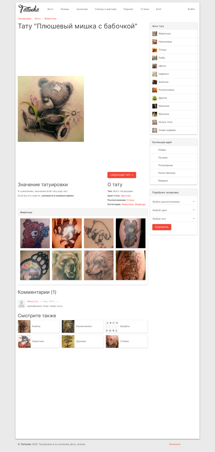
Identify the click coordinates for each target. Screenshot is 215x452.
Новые (162, 149)
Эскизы (64, 9)
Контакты (174, 444)
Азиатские (38, 341)
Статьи (144, 9)
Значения (82, 9)
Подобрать (162, 227)
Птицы (163, 49)
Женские (164, 114)
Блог (159, 9)
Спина (130, 200)
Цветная (125, 195)
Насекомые (165, 41)
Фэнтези (163, 81)
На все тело (166, 122)
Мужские (164, 106)
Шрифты (125, 326)
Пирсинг (128, 9)
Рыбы (162, 57)
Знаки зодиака (167, 130)
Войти (191, 9)
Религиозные (166, 89)
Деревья (81, 341)
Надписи (164, 73)
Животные (50, 18)
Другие (163, 97)
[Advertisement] (106, 54)
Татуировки (24, 18)
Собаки (124, 341)
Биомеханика (84, 326)
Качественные (166, 172)
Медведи (140, 204)
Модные (163, 180)
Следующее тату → (121, 175)
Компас (36, 326)
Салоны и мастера (105, 9)
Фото (50, 9)
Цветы (162, 65)
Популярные (165, 165)
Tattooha (29, 9)
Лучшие (163, 157)
